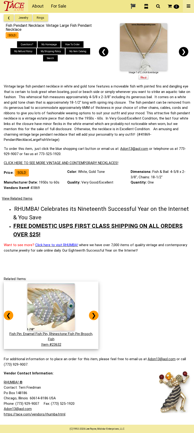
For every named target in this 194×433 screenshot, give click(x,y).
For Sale (58, 6)
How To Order (72, 44)
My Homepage (49, 44)
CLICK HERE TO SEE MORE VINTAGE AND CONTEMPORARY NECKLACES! (61, 163)
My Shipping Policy (51, 51)
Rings (40, 17)
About (38, 6)
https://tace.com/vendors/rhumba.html (34, 414)
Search (50, 58)
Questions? (27, 44)
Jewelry (23, 17)
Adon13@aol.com (134, 149)
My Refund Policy (23, 51)
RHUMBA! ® (13, 382)
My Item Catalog (77, 51)
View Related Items (17, 198)
